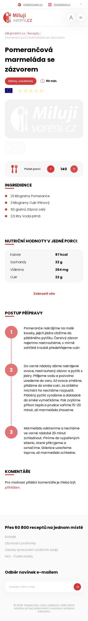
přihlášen (12, 487)
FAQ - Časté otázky (19, 556)
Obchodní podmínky (20, 543)
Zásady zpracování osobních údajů (31, 550)
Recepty (33, 33)
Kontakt (10, 537)
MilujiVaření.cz (15, 33)
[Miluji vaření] (17, 17)
